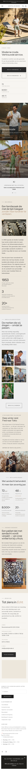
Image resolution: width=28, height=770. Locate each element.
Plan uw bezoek (9, 654)
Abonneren (7, 696)
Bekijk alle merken (14, 405)
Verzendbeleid (4, 704)
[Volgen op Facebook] (2, 751)
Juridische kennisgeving (6, 714)
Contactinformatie (5, 707)
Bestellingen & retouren (7, 717)
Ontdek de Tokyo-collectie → (12, 447)
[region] (14, 185)
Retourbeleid (4, 712)
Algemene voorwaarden (7, 709)
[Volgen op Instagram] (6, 751)
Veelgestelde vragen (6, 719)
